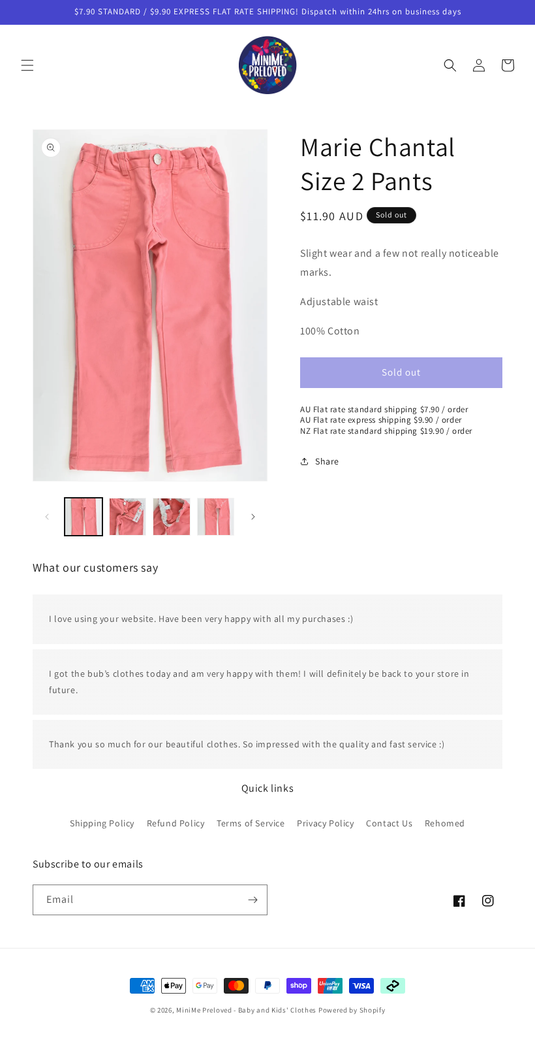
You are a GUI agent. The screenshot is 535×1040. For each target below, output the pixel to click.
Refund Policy (176, 823)
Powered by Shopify (352, 1010)
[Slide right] (253, 516)
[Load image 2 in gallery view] (128, 517)
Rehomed (445, 823)
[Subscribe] (252, 900)
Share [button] (327, 461)
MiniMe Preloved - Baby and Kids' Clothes (246, 1010)
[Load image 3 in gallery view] (172, 517)
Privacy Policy (325, 823)
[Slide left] (47, 516)
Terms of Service (251, 823)
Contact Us (389, 823)
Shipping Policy (102, 823)
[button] (27, 65)
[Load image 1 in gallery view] (83, 517)
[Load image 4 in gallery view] (216, 517)
